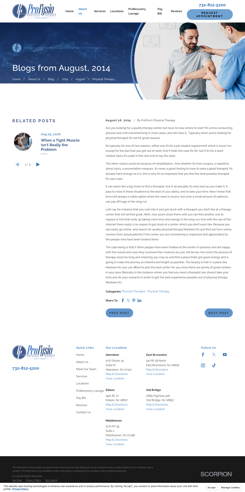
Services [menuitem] (100, 11)
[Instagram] (203, 365)
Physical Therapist (133, 291)
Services (81, 376)
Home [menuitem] (70, 11)
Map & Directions (117, 374)
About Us (82, 362)
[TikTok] (214, 365)
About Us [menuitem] (82, 11)
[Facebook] (203, 354)
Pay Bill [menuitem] (160, 11)
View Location (115, 378)
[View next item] (38, 164)
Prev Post (119, 313)
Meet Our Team (86, 369)
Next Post (218, 313)
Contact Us (83, 412)
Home (80, 354)
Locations (82, 383)
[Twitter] (214, 354)
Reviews (81, 405)
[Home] (34, 11)
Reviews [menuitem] (176, 11)
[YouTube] (225, 354)
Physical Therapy (158, 291)
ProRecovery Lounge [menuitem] (137, 11)
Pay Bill (81, 398)
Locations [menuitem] (117, 11)
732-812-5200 (212, 4)
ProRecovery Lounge (90, 390)
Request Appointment (209, 14)
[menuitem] (17, 480)
